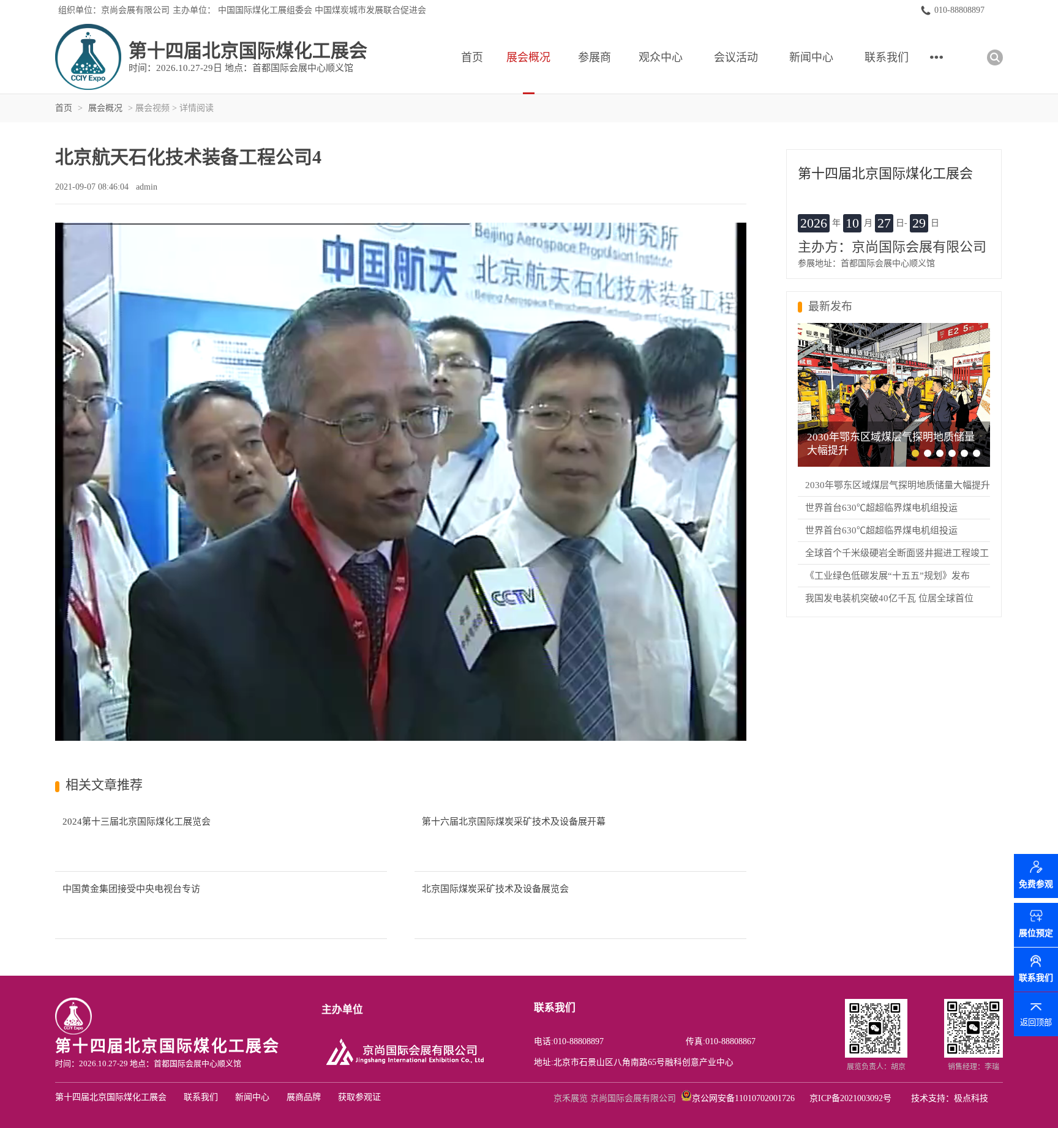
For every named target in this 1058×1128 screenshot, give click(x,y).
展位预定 (1036, 933)
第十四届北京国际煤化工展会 (111, 1097)
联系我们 (887, 57)
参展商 (594, 57)
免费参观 (1036, 888)
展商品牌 (304, 1097)
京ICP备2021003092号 (850, 1098)
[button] (915, 453)
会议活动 (736, 57)
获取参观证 (359, 1097)
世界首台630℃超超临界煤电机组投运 (881, 508)
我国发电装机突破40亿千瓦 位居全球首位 (889, 598)
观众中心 (661, 57)
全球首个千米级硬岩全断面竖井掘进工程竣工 (897, 553)
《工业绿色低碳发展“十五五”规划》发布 (887, 576)
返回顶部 (1036, 1022)
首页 (472, 57)
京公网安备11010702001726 (743, 1098)
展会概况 (528, 57)
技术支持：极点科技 (949, 1098)
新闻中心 (811, 57)
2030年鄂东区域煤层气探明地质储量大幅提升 (897, 485)
